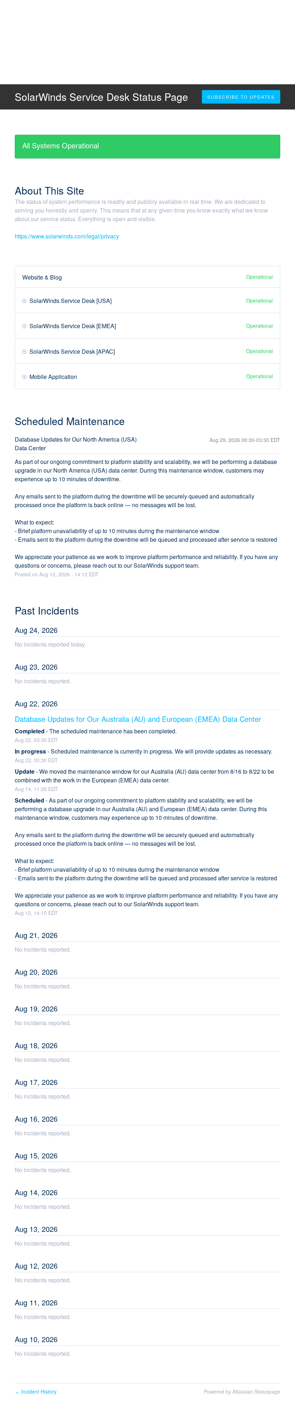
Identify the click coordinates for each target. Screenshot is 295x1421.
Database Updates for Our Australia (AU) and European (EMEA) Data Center (138, 719)
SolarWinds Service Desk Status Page (101, 96)
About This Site (49, 190)
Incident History (35, 1391)
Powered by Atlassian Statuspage (242, 1391)
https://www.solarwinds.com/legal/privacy (67, 236)
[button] (241, 97)
